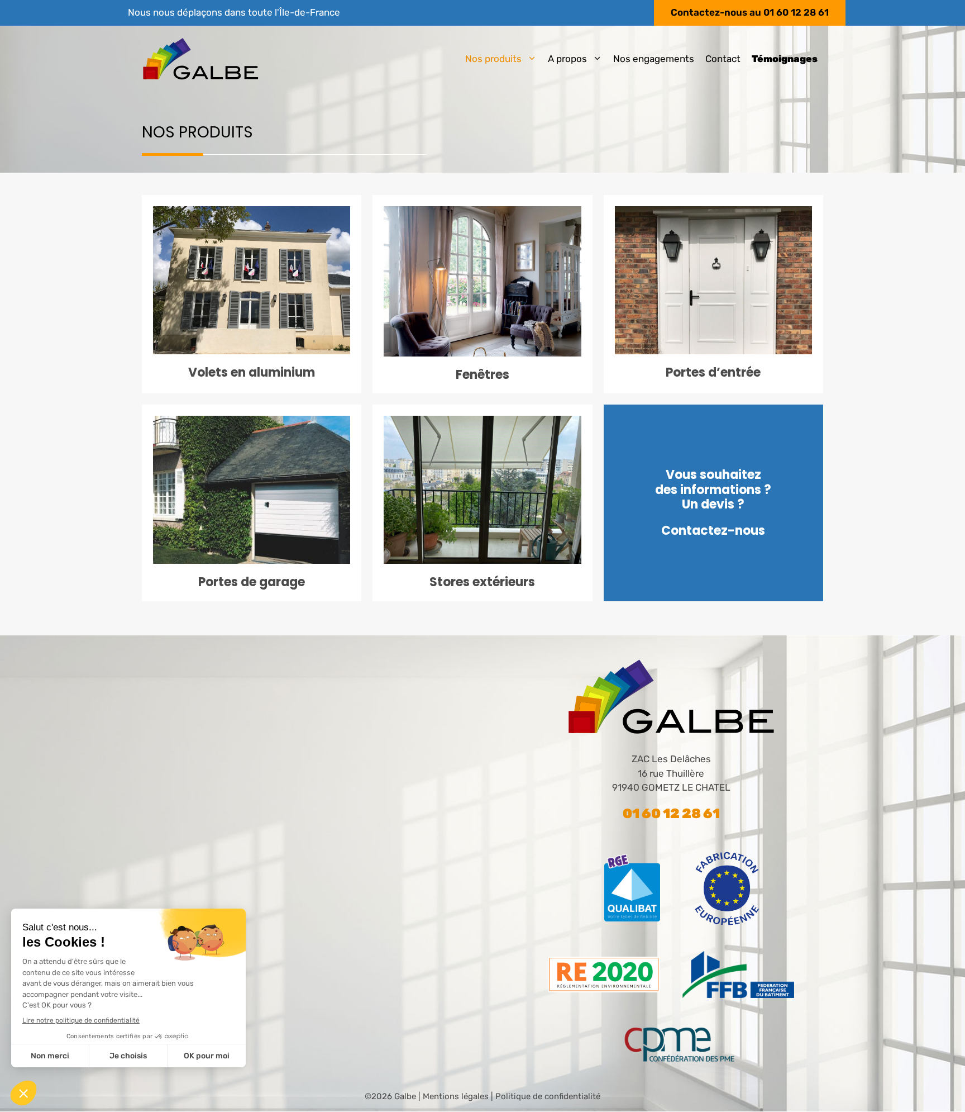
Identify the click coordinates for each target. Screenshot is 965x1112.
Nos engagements (653, 58)
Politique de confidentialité (547, 1096)
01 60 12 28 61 (796, 12)
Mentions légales (456, 1096)
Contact (723, 58)
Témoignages (785, 58)
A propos (567, 58)
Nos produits (493, 58)
